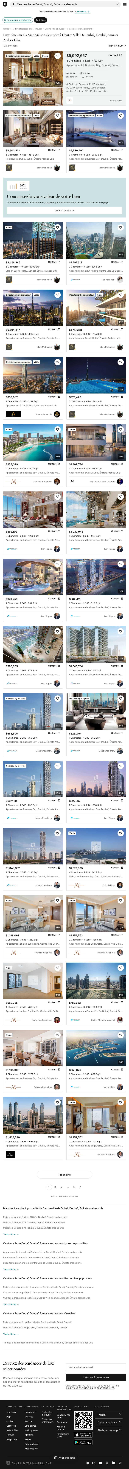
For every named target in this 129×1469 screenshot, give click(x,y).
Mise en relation (61, 1428)
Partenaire (62, 1422)
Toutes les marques (47, 1413)
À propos (11, 1412)
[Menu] (125, 4)
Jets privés (30, 1425)
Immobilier (7, 29)
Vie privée (11, 1439)
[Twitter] (107, 1463)
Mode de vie (31, 1448)
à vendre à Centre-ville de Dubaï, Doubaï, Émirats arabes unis (42, 1252)
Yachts (28, 1421)
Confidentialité (105, 1388)
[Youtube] (100, 1463)
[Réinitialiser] (118, 4)
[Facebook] (93, 1463)
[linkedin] (113, 1463)
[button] (57, 56)
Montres (29, 1435)
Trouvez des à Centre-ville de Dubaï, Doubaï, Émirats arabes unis (48, 1342)
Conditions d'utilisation (79, 1388)
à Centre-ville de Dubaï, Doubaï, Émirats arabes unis (43, 1292)
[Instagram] (87, 1463)
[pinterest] (120, 1463)
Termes (10, 1435)
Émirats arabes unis (23, 29)
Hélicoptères (31, 1430)
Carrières (11, 1425)
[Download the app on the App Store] (83, 1435)
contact (10, 1421)
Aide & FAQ (12, 1430)
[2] (80, 1187)
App (8, 1416)
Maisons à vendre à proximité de (53, 1208)
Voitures (29, 1416)
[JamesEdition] (5, 4)
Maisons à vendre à (35, 1217)
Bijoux (28, 1439)
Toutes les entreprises (47, 1420)
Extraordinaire (32, 1444)
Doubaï (38, 29)
